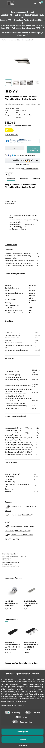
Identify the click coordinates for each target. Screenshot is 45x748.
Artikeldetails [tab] (24, 178)
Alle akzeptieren (22, 732)
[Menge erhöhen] (22, 148)
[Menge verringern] (7, 148)
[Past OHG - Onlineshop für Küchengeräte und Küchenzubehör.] (11, 3)
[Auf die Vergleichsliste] (7, 174)
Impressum (20, 705)
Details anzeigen (22, 745)
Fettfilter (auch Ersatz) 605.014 (22, 515)
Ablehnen (23, 739)
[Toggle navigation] (3, 3)
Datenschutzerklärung (8, 705)
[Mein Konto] (35, 3)
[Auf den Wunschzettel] (11, 174)
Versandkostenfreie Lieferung (22, 125)
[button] (22, 162)
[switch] (7, 712)
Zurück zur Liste (7, 40)
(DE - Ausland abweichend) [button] (30, 169)
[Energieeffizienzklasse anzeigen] (9, 130)
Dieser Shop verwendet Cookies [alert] (22, 673)
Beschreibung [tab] (11, 178)
